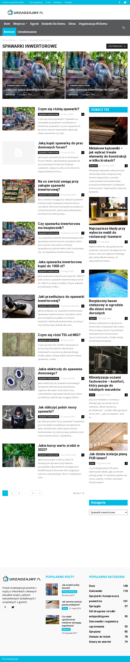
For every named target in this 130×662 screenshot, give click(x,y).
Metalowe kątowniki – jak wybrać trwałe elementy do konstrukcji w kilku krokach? (107, 154)
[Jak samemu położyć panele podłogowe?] (52, 604)
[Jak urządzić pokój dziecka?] (52, 589)
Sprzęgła (95, 606)
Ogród (34, 24)
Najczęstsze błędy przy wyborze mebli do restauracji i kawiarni (107, 232)
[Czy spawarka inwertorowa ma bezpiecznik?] (18, 233)
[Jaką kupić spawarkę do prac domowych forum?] (18, 153)
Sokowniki (95, 591)
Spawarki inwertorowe (17, 86)
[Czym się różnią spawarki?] (18, 118)
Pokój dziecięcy (69, 591)
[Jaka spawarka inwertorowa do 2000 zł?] (96, 78)
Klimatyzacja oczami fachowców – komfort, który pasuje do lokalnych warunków (106, 383)
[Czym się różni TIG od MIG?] (18, 344)
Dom (7, 24)
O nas (48, 2)
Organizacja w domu (93, 24)
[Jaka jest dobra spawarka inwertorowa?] (33, 78)
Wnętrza (19, 24)
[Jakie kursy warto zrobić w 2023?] (18, 455)
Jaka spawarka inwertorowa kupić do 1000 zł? (60, 264)
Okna (72, 24)
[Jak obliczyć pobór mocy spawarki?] (18, 417)
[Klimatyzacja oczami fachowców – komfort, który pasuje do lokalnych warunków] (108, 360)
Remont (9, 32)
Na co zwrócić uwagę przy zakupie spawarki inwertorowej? (58, 185)
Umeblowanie (27, 32)
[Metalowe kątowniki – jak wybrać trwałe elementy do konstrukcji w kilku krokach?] (108, 131)
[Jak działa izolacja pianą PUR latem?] (108, 436)
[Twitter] (125, 2)
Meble (92, 242)
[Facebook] (119, 2)
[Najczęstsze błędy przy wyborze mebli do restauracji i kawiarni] (108, 211)
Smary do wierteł (100, 641)
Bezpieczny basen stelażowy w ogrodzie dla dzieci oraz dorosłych (106, 307)
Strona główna (35, 2)
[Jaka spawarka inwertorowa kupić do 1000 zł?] (18, 271)
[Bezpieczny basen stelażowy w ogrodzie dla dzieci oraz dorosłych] (108, 283)
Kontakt (68, 2)
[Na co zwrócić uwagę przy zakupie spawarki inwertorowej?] (18, 191)
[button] (124, 28)
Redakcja (10, 94)
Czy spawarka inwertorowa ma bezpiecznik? (59, 226)
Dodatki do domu (53, 24)
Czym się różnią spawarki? (58, 109)
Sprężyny (95, 631)
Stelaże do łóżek (99, 636)
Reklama (58, 2)
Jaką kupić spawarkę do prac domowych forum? (60, 145)
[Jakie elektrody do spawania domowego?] (18, 379)
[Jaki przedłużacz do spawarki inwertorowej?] (18, 306)
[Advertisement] (87, 12)
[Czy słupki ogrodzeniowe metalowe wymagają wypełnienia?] (52, 619)
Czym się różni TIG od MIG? (59, 335)
